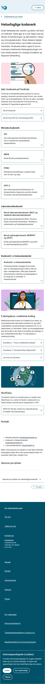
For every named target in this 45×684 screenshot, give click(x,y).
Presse (7, 599)
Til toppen (38, 487)
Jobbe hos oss (10, 526)
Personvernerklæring (12, 623)
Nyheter (7, 571)
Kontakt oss (9, 536)
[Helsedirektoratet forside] (3, 8)
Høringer (8, 590)
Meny (39, 8)
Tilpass (7, 677)
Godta (7, 670)
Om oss (7, 517)
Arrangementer (10, 580)
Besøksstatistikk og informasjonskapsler (20, 642)
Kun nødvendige (21, 670)
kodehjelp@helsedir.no (28, 438)
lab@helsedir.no (28, 445)
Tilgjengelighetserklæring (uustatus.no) (20, 633)
